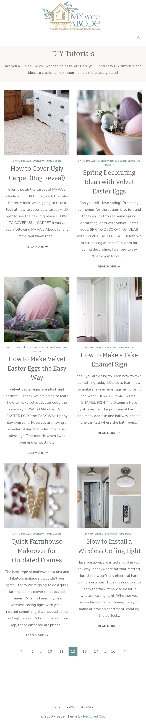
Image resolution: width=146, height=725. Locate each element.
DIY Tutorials (22, 161)
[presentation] (36, 122)
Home (56, 706)
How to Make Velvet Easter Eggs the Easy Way (36, 368)
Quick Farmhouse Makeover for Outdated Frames (36, 551)
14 (96, 651)
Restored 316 (94, 716)
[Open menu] (73, 38)
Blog (70, 706)
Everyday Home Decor (47, 161)
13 (84, 651)
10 (50, 651)
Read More (37, 247)
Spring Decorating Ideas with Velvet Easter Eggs (109, 182)
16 (113, 651)
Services (86, 706)
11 (61, 651)
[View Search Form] (139, 38)
